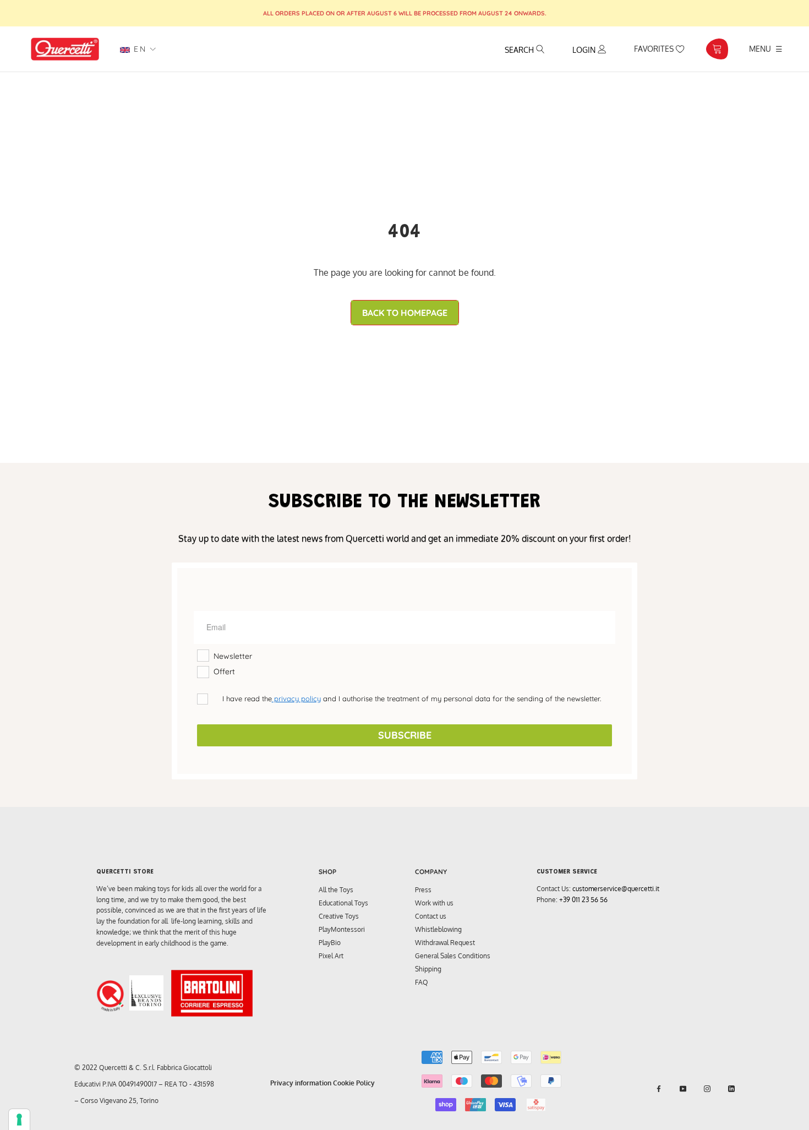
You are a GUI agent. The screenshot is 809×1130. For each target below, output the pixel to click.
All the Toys (336, 890)
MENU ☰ (766, 48)
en (138, 49)
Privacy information (300, 1083)
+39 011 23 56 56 (583, 900)
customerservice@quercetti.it (615, 889)
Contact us (430, 916)
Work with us (434, 903)
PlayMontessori (342, 929)
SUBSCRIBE (404, 735)
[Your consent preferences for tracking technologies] (19, 1119)
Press (423, 890)
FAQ (421, 982)
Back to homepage (404, 312)
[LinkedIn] (731, 1088)
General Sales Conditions (452, 956)
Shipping (428, 969)
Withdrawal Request (445, 942)
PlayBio (330, 942)
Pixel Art (331, 956)
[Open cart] (716, 48)
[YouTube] (683, 1088)
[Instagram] (707, 1088)
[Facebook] (658, 1088)
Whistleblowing (438, 929)
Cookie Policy (354, 1083)
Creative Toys (339, 916)
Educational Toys (343, 903)
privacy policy (296, 698)
